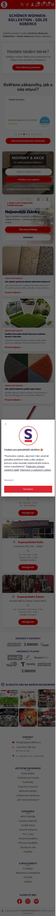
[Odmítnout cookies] (5, 424)
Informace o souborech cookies (35, 470)
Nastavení (9, 480)
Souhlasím (28, 489)
